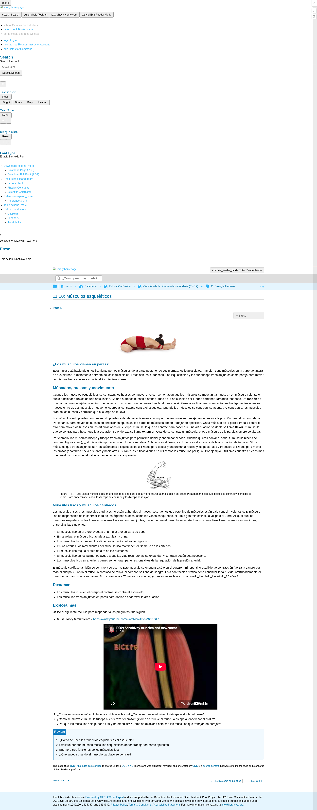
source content (211, 765)
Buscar (58, 278)
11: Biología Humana (223, 286)
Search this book (10, 61)
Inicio (69, 286)
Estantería (90, 286)
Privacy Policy (119, 804)
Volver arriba (59, 780)
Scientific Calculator (19, 192)
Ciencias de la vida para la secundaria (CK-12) (171, 286)
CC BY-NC (128, 765)
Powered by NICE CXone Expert (104, 797)
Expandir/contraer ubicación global (262, 285)
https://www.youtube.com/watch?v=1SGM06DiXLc (126, 619)
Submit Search (11, 72)
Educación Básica (120, 286)
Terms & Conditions (139, 804)
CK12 (195, 765)
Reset (5, 96)
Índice (242, 315)
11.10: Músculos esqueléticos (86, 765)
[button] (13, 218)
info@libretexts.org (232, 804)
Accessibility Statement (166, 804)
